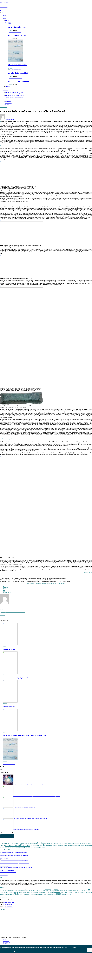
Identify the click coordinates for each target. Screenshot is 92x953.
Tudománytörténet (41, 894)
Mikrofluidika (73, 892)
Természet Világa (4, 2)
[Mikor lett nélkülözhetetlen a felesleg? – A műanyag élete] (14, 860)
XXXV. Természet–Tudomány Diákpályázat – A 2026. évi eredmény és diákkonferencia (24, 735)
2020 (4, 843)
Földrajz (56, 890)
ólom (4, 591)
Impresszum (8, 101)
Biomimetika (23, 890)
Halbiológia (78, 890)
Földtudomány (3, 107)
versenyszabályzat (35, 847)
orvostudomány (61, 845)
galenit (4, 588)
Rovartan (22, 894)
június (16, 845)
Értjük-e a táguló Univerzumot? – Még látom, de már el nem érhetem (29, 785)
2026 (20, 843)
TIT (91, 845)
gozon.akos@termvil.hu (8, 902)
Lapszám (10, 30)
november (52, 845)
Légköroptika (63, 892)
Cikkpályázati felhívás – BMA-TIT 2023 (14, 92)
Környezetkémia (42, 892)
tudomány (2, 847)
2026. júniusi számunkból (18, 35)
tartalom (77, 845)
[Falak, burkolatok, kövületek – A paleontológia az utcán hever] (16, 867)
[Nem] (14, 951)
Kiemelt (4, 589)
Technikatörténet (33, 894)
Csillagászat (29, 890)
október (55, 845)
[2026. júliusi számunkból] (14, 23)
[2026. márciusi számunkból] (15, 78)
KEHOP (18, 845)
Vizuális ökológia (49, 894)
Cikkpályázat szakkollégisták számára (14, 97)
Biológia (19, 890)
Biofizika (11, 890)
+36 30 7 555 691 (9, 907)
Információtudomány (10, 892)
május (45, 845)
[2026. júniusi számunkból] (14, 32)
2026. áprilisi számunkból (18, 73)
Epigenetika (43, 890)
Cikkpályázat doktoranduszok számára (14, 95)
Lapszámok (8, 22)
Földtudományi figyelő (68, 890)
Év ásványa (5, 587)
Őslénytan (63, 894)
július (13, 845)
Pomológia (12, 894)
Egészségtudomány (36, 890)
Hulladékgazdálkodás (83, 890)
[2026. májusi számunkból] (15, 61)
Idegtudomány (3, 892)
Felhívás (89, 843)
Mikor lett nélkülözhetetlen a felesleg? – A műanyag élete (14, 863)
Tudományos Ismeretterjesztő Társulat (14, 847)
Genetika (74, 890)
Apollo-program (23, 843)
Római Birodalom (7, 592)
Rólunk (4, 99)
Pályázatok (5, 90)
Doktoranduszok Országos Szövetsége (60, 843)
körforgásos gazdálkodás (32, 845)
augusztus (28, 843)
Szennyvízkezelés (27, 894)
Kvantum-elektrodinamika (32, 892)
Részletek (7, 951)
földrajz (8, 845)
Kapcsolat (7, 104)
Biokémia (15, 890)
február (85, 843)
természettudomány (85, 845)
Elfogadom (74, 947)
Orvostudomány (6, 894)
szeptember (71, 845)
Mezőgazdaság (68, 892)
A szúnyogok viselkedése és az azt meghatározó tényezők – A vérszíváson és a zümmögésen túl (36, 796)
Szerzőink (7, 86)
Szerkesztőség (8, 103)
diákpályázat (49, 843)
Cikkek (4, 18)
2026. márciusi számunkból (18, 81)
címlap (38, 843)
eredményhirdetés (75, 843)
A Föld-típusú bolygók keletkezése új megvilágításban (26, 829)
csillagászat (33, 843)
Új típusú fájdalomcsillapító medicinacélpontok (24, 807)
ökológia (43, 847)
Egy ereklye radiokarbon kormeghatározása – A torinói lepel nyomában (30, 818)
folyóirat (3, 845)
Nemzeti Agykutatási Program (82, 892)
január (10, 845)
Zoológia (54, 894)
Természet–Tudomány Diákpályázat (14, 94)
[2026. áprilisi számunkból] (14, 69)
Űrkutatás (68, 894)
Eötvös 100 (82, 843)
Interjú (16, 892)
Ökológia (58, 894)
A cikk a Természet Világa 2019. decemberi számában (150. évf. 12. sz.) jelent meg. (46, 583)
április (40, 847)
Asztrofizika (7, 890)
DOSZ (69, 843)
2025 (17, 843)
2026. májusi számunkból (17, 65)
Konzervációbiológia (21, 892)
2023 (12, 843)
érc (3, 586)
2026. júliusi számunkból (17, 27)
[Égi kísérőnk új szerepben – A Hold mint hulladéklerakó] (13, 852)
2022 (9, 843)
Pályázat (5, 675)
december (44, 843)
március (48, 845)
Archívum (7, 88)
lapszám (40, 845)
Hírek (89, 890)
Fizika (52, 890)
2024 (15, 843)
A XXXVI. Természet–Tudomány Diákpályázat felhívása (17, 678)
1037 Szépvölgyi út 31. (7, 904)
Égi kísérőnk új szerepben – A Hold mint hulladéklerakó (14, 855)
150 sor (1, 843)
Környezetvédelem (49, 892)
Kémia (38, 892)
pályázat (66, 845)
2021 (7, 843)
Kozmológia (26, 892)
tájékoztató (27, 847)
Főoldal (4, 15)
